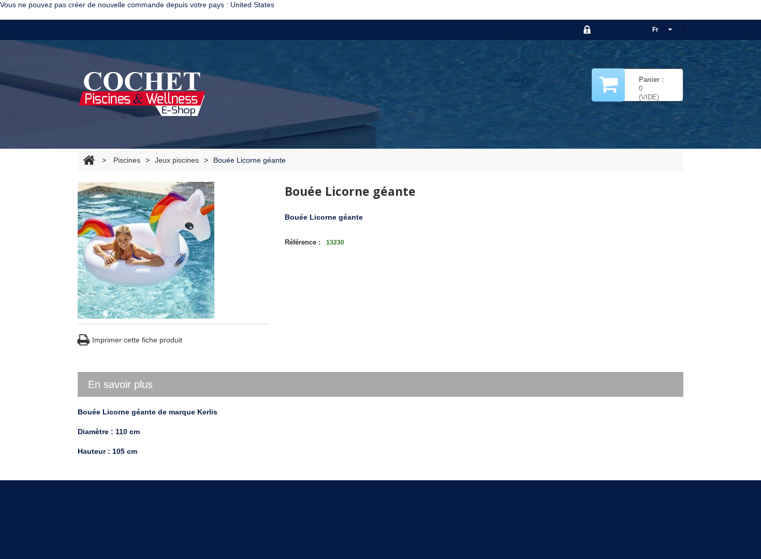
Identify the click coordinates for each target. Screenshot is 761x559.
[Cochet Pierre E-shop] (142, 93)
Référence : (302, 242)
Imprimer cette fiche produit (137, 340)
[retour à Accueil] (89, 160)
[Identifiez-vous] (587, 30)
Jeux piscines (177, 160)
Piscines (126, 160)
